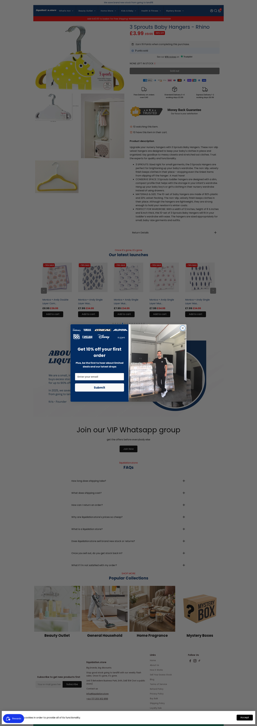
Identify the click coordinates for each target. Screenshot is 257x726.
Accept (244, 717)
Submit (99, 387)
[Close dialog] (182, 328)
